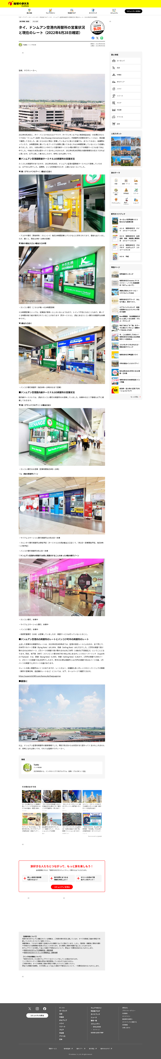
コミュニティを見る (133, 11)
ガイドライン (126, 1016)
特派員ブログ (72, 13)
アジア (25, 17)
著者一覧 (94, 1020)
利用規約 (125, 1013)
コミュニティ (114, 13)
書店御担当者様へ (127, 1019)
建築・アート (126, 184)
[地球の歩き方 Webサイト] (18, 3)
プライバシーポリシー (128, 1010)
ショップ (136, 203)
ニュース (94, 1017)
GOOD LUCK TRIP (97, 1032)
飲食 (116, 184)
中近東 (119, 110)
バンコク (35, 17)
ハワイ (119, 89)
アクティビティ (116, 203)
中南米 (119, 75)
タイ (30, 17)
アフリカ (120, 117)
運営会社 (125, 1008)
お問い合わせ (126, 1028)
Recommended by (92, 836)
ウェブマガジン (50, 13)
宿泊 (136, 184)
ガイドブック (93, 13)
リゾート (120, 96)
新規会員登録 (97, 1027)
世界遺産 (126, 193)
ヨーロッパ (121, 61)
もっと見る (134, 397)
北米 (118, 68)
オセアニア (121, 82)
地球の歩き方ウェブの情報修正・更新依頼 (38, 950)
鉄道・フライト (126, 203)
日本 (118, 124)
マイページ (96, 1029)
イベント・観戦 (116, 193)
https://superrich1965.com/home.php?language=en (40, 676)
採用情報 (125, 1025)
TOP (20, 17)
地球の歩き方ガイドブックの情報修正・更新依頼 (41, 952)
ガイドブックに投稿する (129, 1022)
